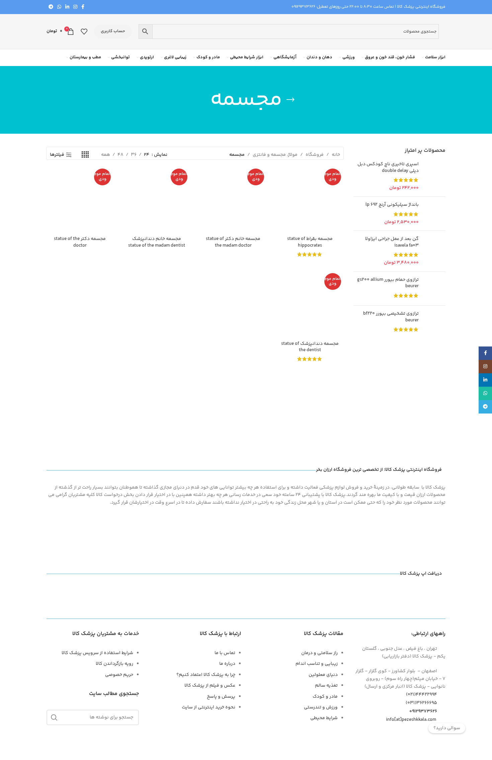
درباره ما (227, 664)
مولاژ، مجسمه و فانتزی (275, 155)
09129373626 (303, 7)
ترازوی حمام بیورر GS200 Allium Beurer (388, 283)
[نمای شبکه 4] (85, 155)
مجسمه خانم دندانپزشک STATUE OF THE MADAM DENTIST (156, 242)
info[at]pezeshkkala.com (411, 719)
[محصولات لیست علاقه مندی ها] (84, 31)
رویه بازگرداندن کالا (114, 664)
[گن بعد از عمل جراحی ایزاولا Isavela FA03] (434, 251)
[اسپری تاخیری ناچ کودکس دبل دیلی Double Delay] (434, 176)
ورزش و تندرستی (321, 707)
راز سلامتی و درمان (319, 653)
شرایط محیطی (324, 718)
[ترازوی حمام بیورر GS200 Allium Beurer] (434, 289)
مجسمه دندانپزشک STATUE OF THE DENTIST (310, 347)
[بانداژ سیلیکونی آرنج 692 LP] (434, 214)
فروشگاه (315, 155)
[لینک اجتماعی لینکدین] (67, 7)
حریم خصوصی (119, 675)
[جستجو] (54, 717)
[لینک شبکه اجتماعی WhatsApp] (59, 7)
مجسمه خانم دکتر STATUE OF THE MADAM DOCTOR (233, 242)
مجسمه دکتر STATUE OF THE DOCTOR (80, 242)
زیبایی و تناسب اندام (317, 664)
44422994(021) (421, 694)
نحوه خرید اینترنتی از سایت (208, 707)
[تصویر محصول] (309, 199)
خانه (336, 155)
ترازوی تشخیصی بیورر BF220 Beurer (391, 317)
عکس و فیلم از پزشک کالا (209, 685)
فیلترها (57, 155)
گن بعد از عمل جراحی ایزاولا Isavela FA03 (392, 242)
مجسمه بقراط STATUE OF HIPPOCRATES (310, 242)
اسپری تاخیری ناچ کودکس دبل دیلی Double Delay (388, 167)
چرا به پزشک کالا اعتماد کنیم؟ (205, 675)
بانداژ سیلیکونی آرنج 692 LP (392, 205)
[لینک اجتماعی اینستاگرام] (75, 7)
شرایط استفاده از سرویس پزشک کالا (97, 653)
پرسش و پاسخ (221, 696)
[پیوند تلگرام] (51, 7)
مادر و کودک (325, 696)
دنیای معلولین (323, 675)
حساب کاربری (113, 31)
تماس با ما (225, 653)
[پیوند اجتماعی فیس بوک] (82, 7)
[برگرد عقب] (290, 100)
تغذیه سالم (326, 685)
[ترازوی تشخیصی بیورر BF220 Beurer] (434, 322)
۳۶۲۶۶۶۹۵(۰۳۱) (421, 703)
